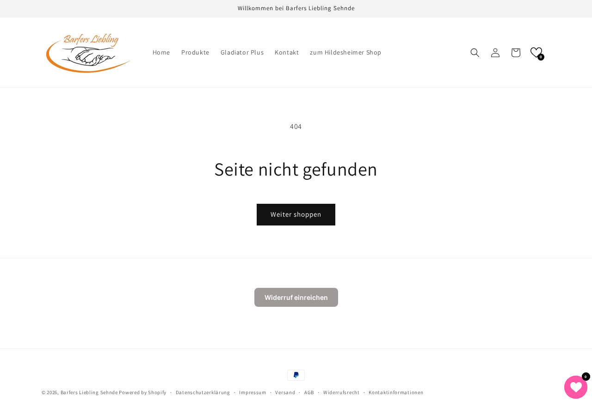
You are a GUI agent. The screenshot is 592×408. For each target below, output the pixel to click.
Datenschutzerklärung (203, 392)
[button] (475, 53)
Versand (285, 392)
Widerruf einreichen (296, 297)
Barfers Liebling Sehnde (89, 392)
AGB (309, 392)
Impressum (252, 392)
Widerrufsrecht (341, 392)
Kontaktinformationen (396, 392)
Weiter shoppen (296, 214)
